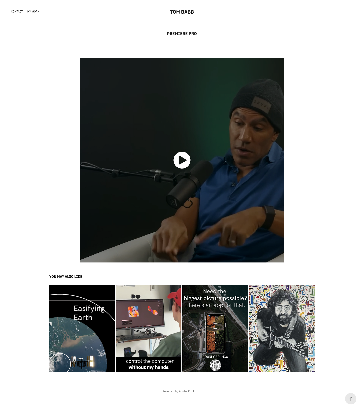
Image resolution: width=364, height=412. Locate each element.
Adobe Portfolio (190, 391)
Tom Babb (182, 11)
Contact (17, 11)
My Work (33, 11)
